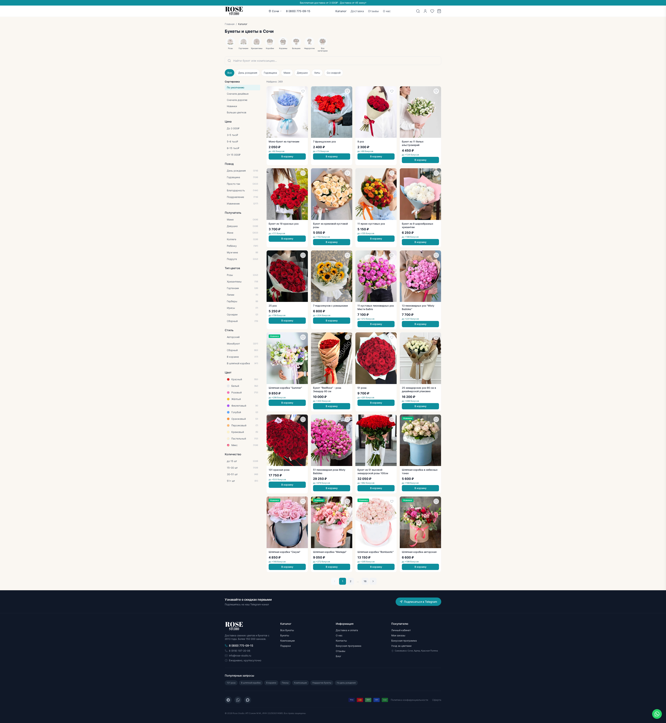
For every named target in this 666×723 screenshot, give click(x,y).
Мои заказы (398, 635)
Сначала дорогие (237, 99)
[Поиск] (418, 11)
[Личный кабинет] (425, 11)
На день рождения (346, 682)
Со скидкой (333, 72)
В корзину (287, 156)
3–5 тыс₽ (232, 134)
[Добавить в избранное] (303, 91)
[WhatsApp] (237, 699)
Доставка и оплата (347, 630)
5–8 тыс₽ (232, 141)
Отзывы (373, 11)
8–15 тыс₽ (233, 148)
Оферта (436, 699)
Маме (287, 72)
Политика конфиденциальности (409, 699)
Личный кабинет (401, 630)
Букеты (284, 635)
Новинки (232, 106)
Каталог (341, 11)
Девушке (302, 72)
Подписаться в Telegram (420, 601)
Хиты (317, 72)
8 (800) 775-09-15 (298, 11)
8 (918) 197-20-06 (239, 650)
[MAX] (247, 699)
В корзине (271, 682)
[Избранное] (432, 11)
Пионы (285, 682)
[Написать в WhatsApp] (657, 714)
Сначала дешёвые (238, 93)
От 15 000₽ (234, 154)
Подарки (285, 645)
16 (365, 581)
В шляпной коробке (251, 682)
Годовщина (270, 72)
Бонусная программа (348, 645)
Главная (229, 24)
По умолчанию (235, 87)
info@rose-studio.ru (240, 655)
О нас (387, 11)
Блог (338, 656)
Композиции (287, 640)
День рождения (247, 72)
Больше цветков (236, 112)
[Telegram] (228, 699)
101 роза (231, 682)
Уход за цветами (401, 645)
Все (229, 72)
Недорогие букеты (321, 682)
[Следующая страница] (373, 581)
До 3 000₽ (233, 128)
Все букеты (287, 630)
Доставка (357, 11)
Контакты (341, 640)
